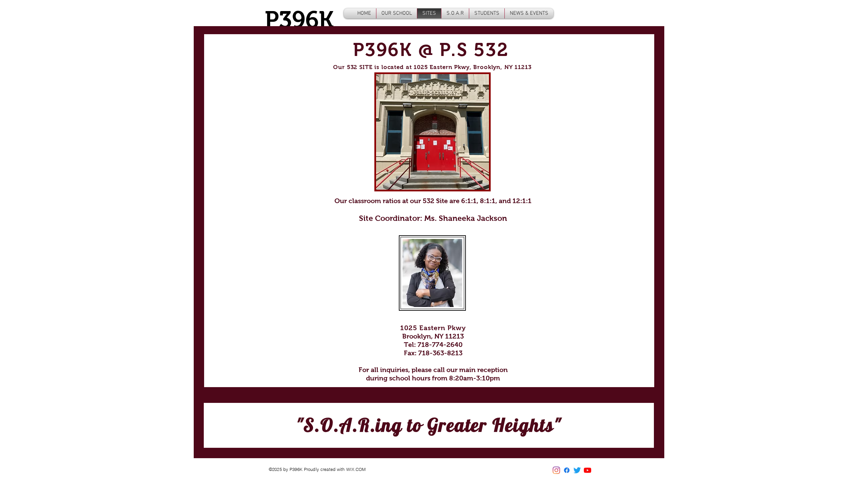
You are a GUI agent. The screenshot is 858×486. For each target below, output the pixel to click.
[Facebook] (566, 470)
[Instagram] (556, 470)
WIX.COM (356, 469)
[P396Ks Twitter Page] (577, 470)
